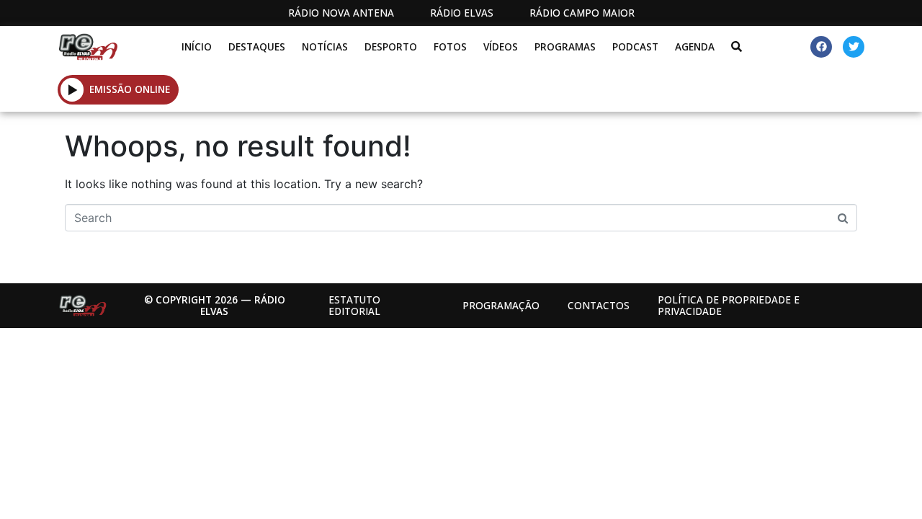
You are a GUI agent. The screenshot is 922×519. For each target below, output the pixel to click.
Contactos (599, 305)
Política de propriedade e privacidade (729, 305)
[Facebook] (821, 47)
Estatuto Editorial (354, 305)
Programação (501, 305)
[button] (72, 89)
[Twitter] (853, 47)
